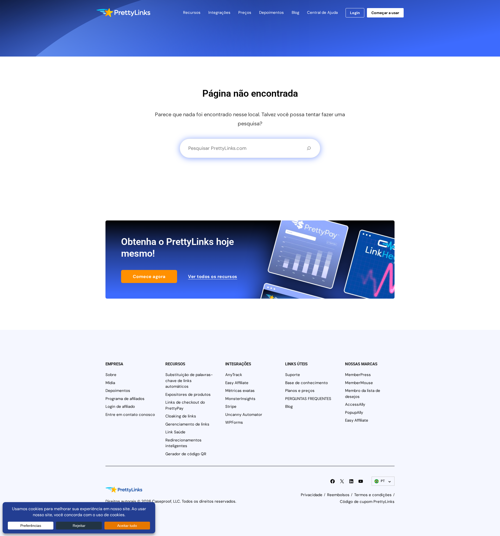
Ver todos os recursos (212, 276)
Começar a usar (385, 12)
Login (355, 12)
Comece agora (149, 276)
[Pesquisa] (309, 148)
